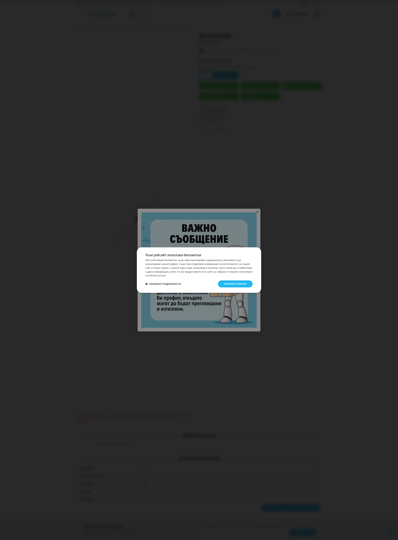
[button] (163, 284)
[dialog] (199, 270)
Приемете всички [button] (235, 283)
